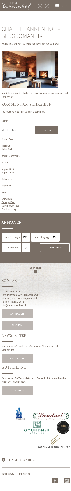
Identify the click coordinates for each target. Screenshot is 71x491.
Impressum (24, 473)
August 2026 (8, 169)
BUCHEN (17, 325)
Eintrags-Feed (8, 202)
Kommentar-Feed (10, 205)
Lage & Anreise (23, 460)
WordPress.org (9, 209)
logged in (19, 111)
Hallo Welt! (7, 149)
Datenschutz (8, 473)
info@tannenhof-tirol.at (14, 305)
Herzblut (6, 145)
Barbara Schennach (35, 43)
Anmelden (7, 198)
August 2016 (8, 172)
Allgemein (7, 185)
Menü (65, 6)
